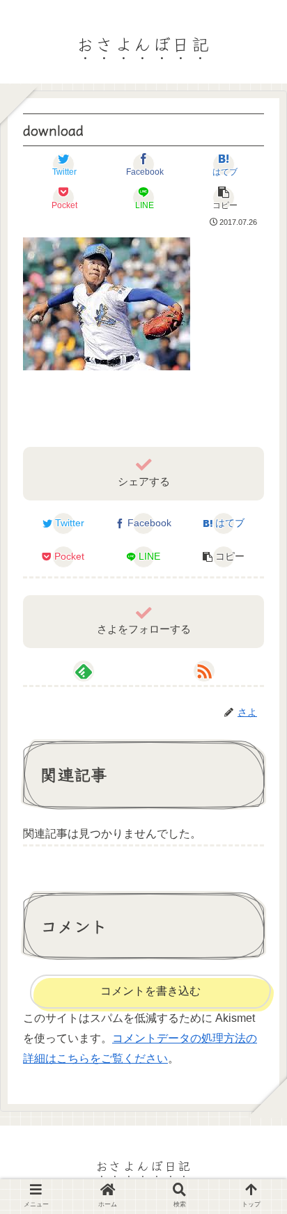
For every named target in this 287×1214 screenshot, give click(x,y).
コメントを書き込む (150, 991)
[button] (257, 1162)
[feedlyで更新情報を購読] (83, 671)
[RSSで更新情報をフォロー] (204, 671)
